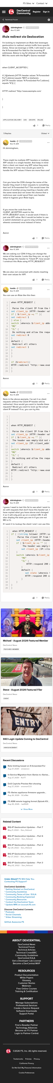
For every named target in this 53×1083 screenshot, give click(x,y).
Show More (28, 809)
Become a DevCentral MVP (26, 963)
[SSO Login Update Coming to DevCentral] (26, 721)
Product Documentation (26, 975)
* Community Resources (15, 899)
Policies (28, 1059)
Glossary (26, 980)
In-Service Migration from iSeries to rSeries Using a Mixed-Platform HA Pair (28, 775)
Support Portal (26, 1013)
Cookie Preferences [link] (26, 1073)
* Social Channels (12, 914)
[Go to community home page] (19, 12)
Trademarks (18, 1059)
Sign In (46, 11)
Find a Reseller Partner (26, 1025)
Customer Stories (26, 983)
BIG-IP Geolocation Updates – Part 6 (25, 836)
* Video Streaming (13, 917)
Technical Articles (26, 950)
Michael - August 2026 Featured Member (25, 641)
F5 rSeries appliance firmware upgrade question (26, 792)
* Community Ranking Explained (19, 897)
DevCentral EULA (26, 958)
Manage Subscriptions (27, 1002)
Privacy (37, 1059)
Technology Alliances (26, 1028)
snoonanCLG (26, 787)
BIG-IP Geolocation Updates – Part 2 (25, 845)
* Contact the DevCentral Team (18, 902)
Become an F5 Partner (26, 1030)
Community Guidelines (26, 955)
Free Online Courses (26, 988)
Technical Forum (11, 20)
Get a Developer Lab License (26, 961)
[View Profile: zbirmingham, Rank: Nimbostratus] (5, 29)
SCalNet (24, 795)
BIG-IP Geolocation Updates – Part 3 (25, 862)
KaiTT (23, 778)
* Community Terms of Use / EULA (20, 894)
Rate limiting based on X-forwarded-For (26, 766)
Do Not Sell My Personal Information (26, 1068)
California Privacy (26, 1063)
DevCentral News (10, 645)
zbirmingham (16, 27)
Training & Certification (26, 991)
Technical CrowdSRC (26, 952)
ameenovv (25, 769)
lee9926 (24, 804)
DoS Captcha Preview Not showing (24, 784)
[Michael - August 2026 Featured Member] (26, 623)
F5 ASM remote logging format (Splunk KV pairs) (28, 801)
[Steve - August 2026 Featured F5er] (26, 672)
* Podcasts (9, 912)
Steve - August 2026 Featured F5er (22, 690)
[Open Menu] (49, 20)
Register (37, 11)
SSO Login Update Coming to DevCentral (25, 739)
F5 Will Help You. (19, 879)
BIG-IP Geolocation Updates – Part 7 (25, 827)
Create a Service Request (26, 1008)
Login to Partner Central (26, 1033)
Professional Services (26, 1005)
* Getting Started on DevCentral (19, 889)
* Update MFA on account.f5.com (19, 904)
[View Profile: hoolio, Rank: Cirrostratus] (6, 142)
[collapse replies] (26, 138)
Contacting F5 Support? (15, 881)
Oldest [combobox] (45, 133)
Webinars (26, 986)
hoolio (13, 141)
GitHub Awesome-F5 (14, 922)
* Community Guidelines (15, 892)
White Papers (26, 977)
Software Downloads (26, 1011)
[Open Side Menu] (4, 12)
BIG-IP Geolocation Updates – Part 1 (25, 854)
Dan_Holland (26, 830)
